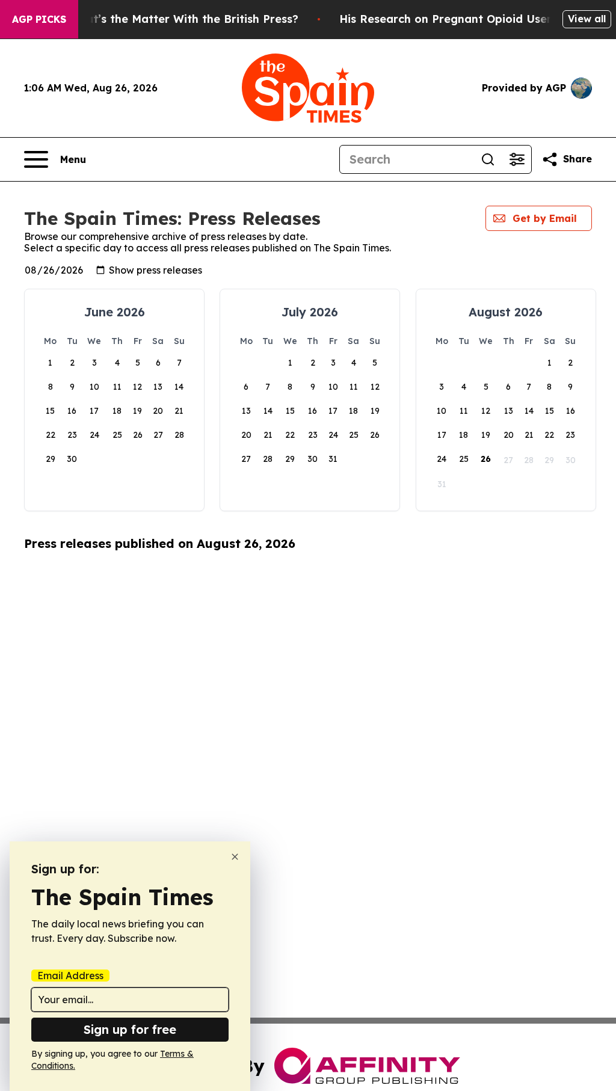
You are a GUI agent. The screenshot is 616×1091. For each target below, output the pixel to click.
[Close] (235, 856)
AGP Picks (39, 19)
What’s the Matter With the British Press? (183, 19)
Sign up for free (130, 1029)
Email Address (70, 976)
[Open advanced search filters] (516, 159)
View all (587, 19)
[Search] (487, 159)
